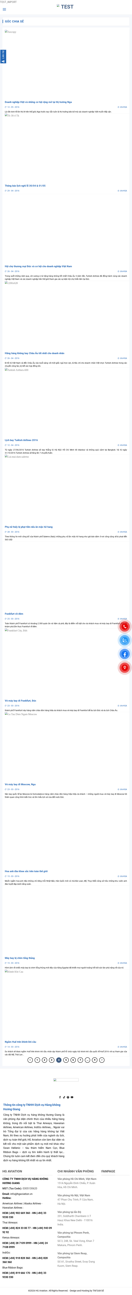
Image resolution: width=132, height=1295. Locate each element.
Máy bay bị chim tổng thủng (20, 958)
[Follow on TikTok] (64, 1097)
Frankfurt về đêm (14, 613)
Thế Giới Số (98, 1290)
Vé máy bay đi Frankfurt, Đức (20, 700)
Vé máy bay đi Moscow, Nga (20, 784)
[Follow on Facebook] (60, 1097)
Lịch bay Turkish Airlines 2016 (21, 440)
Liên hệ (3, 55)
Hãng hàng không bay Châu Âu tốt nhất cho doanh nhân (34, 353)
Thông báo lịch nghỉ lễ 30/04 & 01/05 (25, 185)
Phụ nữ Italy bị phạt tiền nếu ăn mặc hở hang (29, 526)
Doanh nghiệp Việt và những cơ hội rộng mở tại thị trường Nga (38, 102)
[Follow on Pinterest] (68, 1097)
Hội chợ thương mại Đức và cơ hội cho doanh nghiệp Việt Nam (38, 266)
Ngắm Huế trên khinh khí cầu (20, 1041)
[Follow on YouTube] (72, 1097)
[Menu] (4, 9)
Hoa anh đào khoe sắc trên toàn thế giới (26, 871)
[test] (66, 9)
